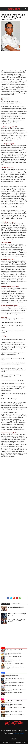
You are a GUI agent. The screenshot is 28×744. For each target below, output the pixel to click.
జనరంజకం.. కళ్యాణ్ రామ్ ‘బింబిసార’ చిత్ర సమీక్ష (13, 711)
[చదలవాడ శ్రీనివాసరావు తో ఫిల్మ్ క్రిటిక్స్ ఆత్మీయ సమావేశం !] (3, 689)
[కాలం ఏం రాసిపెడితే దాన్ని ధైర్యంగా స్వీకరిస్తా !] (3, 660)
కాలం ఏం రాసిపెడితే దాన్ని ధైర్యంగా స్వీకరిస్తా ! (13, 660)
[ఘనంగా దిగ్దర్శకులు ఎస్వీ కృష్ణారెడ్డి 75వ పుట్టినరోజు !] (4, 621)
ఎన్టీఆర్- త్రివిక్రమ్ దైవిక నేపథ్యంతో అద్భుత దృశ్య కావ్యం (15, 678)
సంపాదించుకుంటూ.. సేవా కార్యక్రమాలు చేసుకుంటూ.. (14, 663)
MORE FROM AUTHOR (15, 603)
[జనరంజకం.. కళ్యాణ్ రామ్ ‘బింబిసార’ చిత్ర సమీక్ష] (3, 712)
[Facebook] (12, 739)
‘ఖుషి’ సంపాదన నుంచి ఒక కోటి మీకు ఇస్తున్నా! (13, 649)
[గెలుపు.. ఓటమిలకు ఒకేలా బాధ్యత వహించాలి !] (3, 657)
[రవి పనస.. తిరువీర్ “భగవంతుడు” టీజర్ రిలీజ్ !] (3, 693)
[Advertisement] (14, 4)
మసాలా (2, 647)
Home (2, 11)
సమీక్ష (2, 698)
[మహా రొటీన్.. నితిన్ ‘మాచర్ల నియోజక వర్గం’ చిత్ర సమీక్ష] (3, 708)
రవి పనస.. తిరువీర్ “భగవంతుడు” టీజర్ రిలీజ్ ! (13, 692)
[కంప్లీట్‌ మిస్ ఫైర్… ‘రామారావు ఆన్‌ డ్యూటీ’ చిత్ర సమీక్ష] (3, 715)
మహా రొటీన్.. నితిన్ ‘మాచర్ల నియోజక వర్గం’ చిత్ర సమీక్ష (15, 707)
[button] (26, 9)
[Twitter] (15, 739)
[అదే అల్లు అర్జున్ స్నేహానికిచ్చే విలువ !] (4, 608)
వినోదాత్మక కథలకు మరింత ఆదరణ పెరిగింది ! (13, 653)
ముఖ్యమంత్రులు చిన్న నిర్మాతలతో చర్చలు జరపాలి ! (14, 685)
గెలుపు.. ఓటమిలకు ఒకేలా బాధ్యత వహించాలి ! (13, 656)
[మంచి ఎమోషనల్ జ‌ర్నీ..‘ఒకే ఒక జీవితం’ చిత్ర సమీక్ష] (3, 701)
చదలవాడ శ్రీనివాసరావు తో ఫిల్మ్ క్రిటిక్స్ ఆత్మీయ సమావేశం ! (15, 689)
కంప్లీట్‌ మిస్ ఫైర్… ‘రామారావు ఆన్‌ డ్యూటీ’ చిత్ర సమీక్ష (14, 714)
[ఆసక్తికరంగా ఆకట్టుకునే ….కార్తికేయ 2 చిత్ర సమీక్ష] (3, 705)
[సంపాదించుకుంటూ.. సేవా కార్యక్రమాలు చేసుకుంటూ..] (3, 664)
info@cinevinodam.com (18, 733)
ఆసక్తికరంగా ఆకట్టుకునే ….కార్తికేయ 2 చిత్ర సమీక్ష (13, 704)
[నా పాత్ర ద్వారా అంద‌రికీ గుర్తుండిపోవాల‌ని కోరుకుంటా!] (3, 667)
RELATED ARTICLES (5, 603)
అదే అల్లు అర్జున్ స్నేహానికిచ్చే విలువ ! (16, 607)
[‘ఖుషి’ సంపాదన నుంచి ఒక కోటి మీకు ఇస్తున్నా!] (3, 650)
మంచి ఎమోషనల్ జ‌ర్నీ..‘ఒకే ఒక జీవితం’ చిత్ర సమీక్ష (14, 700)
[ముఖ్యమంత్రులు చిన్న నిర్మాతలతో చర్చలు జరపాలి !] (3, 686)
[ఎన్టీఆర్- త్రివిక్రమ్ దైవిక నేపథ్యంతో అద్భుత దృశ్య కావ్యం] (4, 618)
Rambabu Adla (5, 19)
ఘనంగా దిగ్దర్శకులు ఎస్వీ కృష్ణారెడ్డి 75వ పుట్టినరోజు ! (14, 682)
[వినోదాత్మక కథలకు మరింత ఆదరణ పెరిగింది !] (3, 654)
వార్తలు (5, 11)
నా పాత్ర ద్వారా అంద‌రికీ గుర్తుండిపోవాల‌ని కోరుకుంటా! (14, 667)
